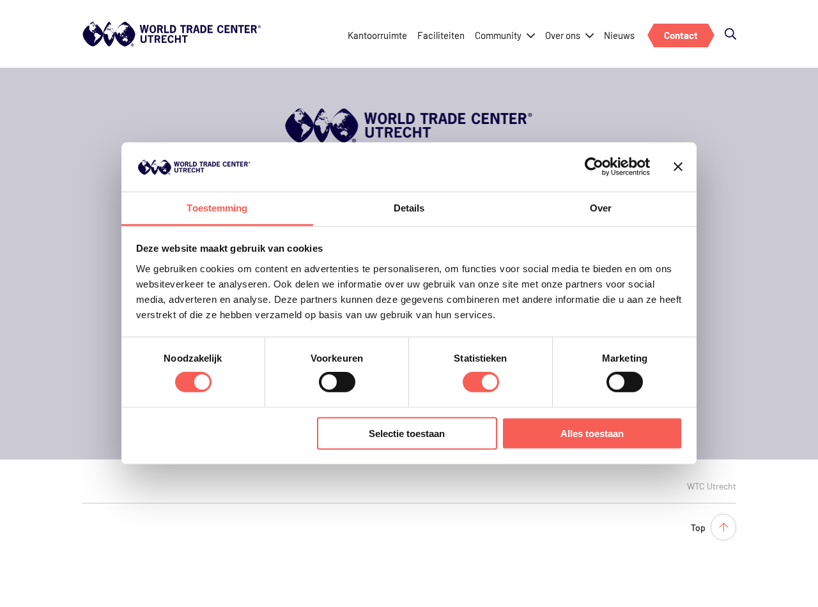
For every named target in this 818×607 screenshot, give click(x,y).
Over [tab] (601, 208)
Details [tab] (409, 208)
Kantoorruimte (377, 35)
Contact (681, 35)
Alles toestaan (592, 432)
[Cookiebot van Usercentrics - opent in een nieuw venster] (594, 166)
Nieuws (619, 35)
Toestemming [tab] (217, 208)
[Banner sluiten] (678, 166)
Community (498, 35)
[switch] (337, 382)
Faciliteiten (441, 35)
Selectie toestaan (407, 432)
